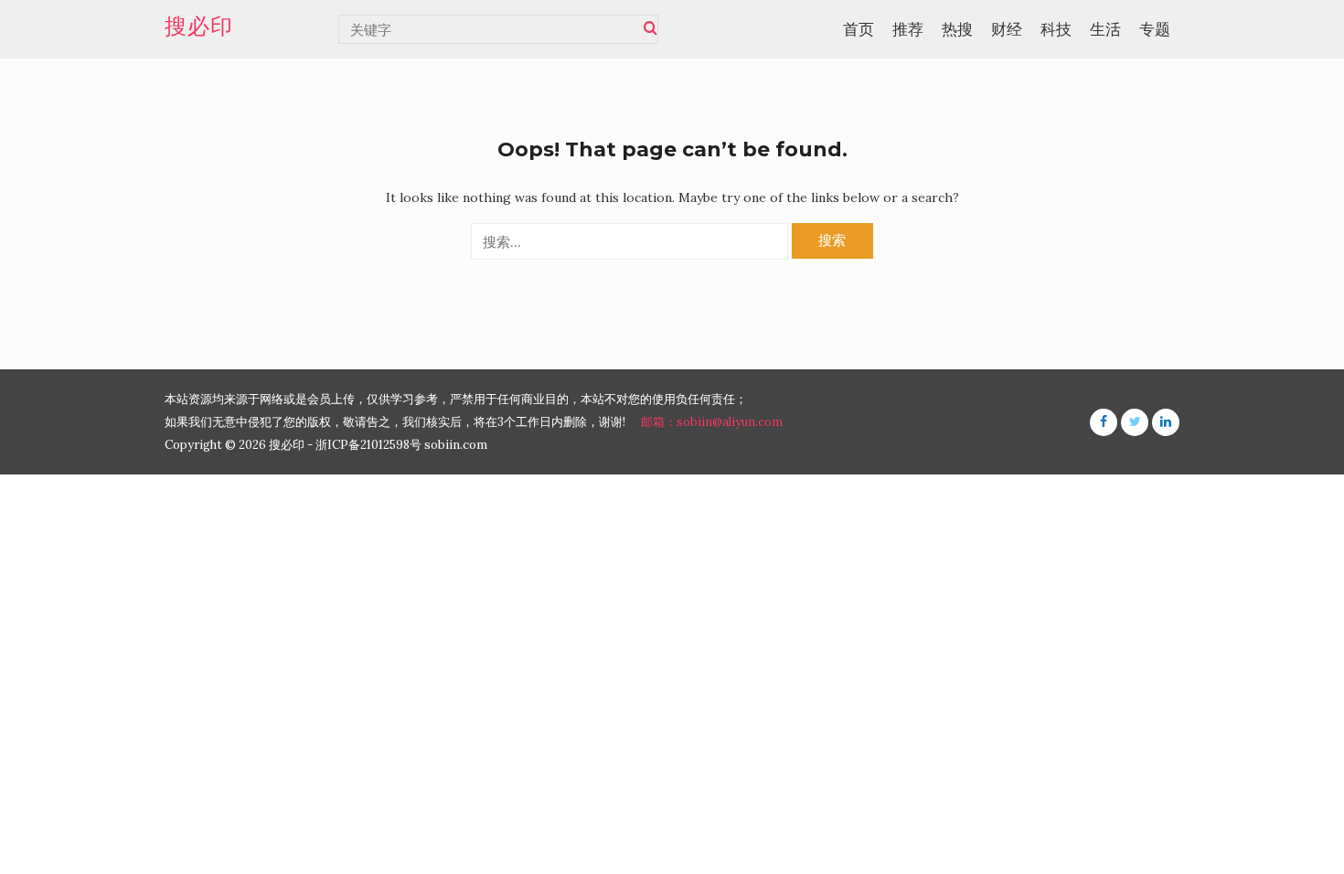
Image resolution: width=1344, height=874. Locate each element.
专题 (1154, 29)
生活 (1105, 29)
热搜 (957, 29)
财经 (1006, 29)
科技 (1056, 29)
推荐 (907, 29)
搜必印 (199, 26)
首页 (858, 29)
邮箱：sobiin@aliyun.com (712, 422)
